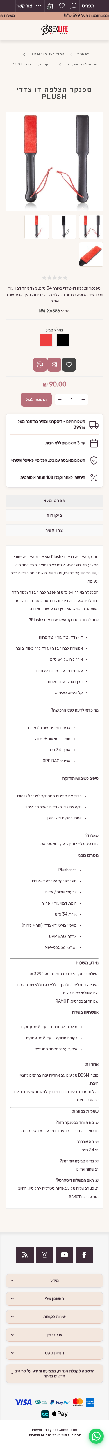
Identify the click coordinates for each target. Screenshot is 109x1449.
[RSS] (25, 1255)
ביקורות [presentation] (54, 515)
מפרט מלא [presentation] (55, 500)
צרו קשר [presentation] (54, 530)
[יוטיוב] (64, 1255)
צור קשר (24, 5)
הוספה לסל (36, 399)
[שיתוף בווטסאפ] (40, 365)
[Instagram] (44, 1255)
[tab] (55, 501)
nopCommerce (65, 1430)
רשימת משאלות (62, 6)
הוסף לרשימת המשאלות (69, 365)
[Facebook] (84, 1255)
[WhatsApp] (96, 1436)
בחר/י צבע (54, 329)
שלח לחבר (54, 365)
